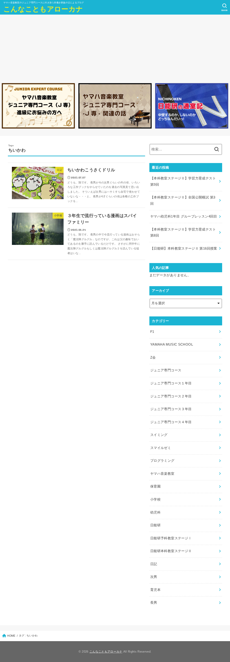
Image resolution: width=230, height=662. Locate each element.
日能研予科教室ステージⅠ (171, 538)
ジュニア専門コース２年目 (171, 396)
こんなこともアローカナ (43, 9)
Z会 (153, 357)
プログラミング (162, 460)
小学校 (155, 499)
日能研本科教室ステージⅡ (171, 551)
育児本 (155, 590)
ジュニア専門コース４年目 (171, 422)
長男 (153, 602)
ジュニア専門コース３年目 (171, 409)
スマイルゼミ (160, 448)
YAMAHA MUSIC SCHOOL (171, 344)
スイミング (159, 435)
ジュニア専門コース (165, 370)
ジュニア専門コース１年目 (171, 383)
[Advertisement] (115, 47)
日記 (153, 564)
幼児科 (155, 512)
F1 (152, 331)
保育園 (155, 486)
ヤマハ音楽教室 (162, 473)
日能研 (155, 525)
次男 (153, 577)
